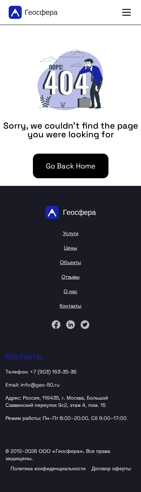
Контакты (70, 306)
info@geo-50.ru (40, 384)
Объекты (70, 262)
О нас (70, 291)
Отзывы (70, 277)
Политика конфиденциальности (48, 468)
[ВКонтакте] (56, 324)
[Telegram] (70, 324)
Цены (70, 248)
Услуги (70, 233)
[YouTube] (85, 324)
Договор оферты (111, 468)
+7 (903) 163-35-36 (53, 371)
